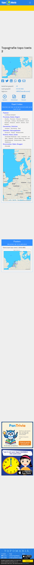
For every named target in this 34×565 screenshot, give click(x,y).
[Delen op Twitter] (6, 81)
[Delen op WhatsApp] (15, 81)
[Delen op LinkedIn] (11, 81)
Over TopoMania (14, 556)
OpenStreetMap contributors (23, 200)
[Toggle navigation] (29, 2)
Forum (5, 556)
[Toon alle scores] (25, 91)
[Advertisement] (17, 28)
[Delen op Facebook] (2, 81)
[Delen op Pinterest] (19, 81)
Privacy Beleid (26, 563)
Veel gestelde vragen (16, 558)
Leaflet (10, 200)
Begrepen (28, 561)
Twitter (5, 558)
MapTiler (14, 200)
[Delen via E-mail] (23, 81)
